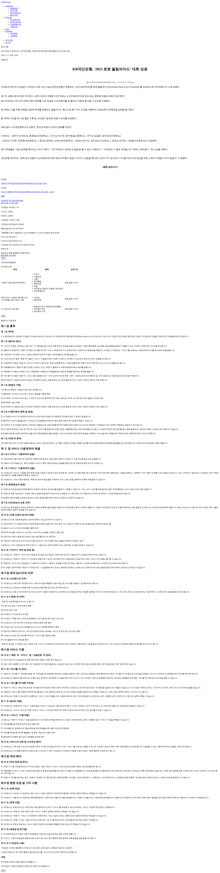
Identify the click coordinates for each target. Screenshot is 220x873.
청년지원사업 (15, 22)
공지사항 (13, 10)
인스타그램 (13, 203)
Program (9, 17)
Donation (9, 31)
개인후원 (13, 33)
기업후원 (13, 36)
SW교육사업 (15, 20)
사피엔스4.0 (6, 2)
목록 (3, 196)
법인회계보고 (15, 13)
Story (7, 29)
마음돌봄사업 (15, 25)
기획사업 (13, 27)
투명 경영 (14, 15)
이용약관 (4, 201)
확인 (3, 258)
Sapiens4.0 (9, 6)
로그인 (8, 43)
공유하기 (4, 60)
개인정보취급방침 (16, 201)
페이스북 (4, 203)
